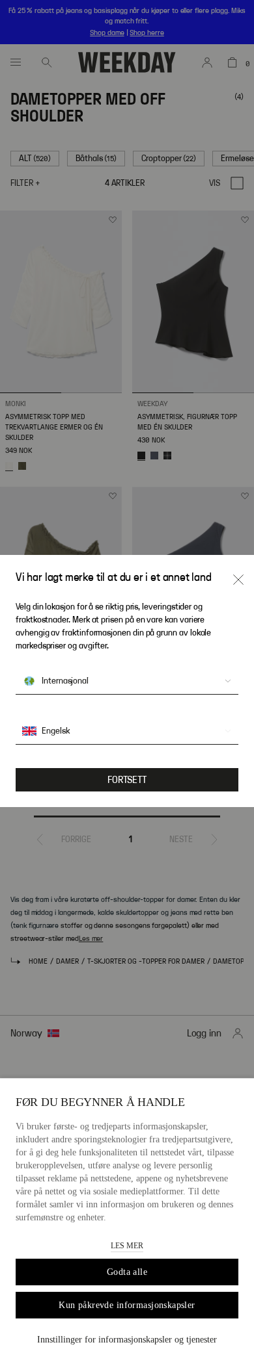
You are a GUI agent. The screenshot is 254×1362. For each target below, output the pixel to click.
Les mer (127, 1245)
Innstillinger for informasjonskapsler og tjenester (127, 1339)
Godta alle (127, 1272)
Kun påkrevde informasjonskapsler (127, 1305)
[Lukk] (238, 579)
